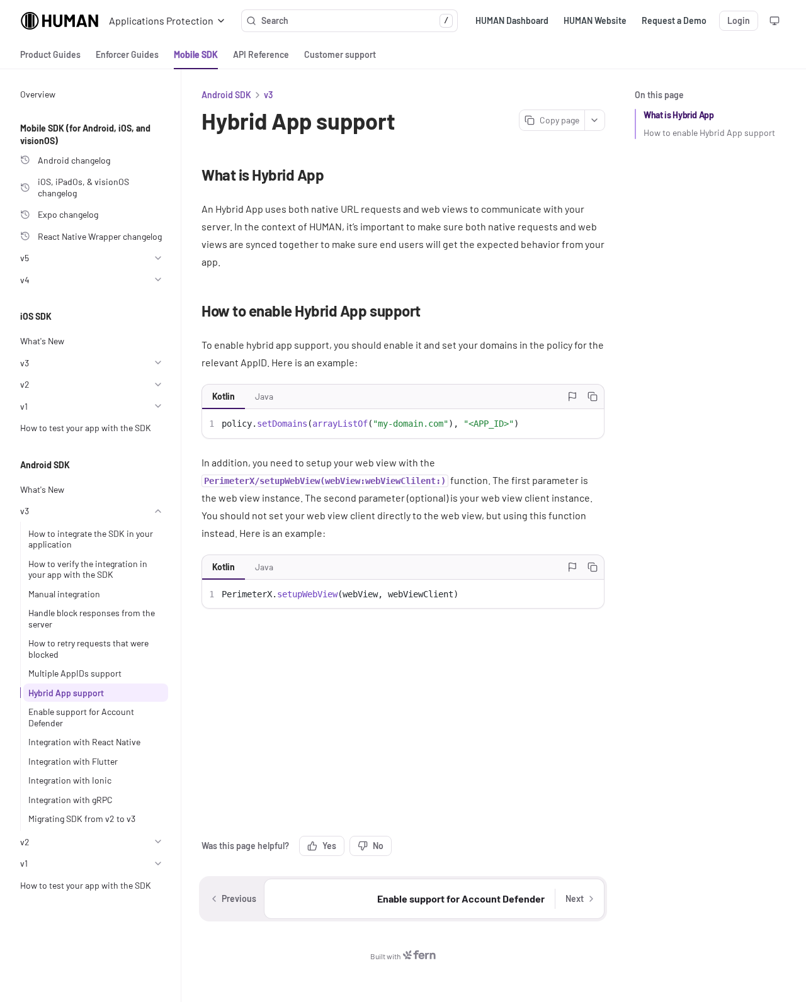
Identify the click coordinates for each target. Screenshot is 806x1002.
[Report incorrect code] (572, 396)
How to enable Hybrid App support (709, 132)
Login (738, 20)
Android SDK (226, 94)
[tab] (50, 55)
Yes (329, 845)
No (378, 845)
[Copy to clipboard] (592, 396)
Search (354, 20)
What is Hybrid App (679, 115)
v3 (268, 94)
